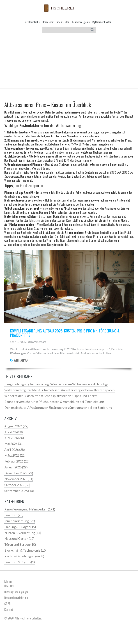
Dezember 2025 (18, 473)
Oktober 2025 (17, 485)
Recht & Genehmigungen (24, 556)
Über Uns (9, 586)
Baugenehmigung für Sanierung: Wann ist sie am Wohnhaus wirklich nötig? (56, 384)
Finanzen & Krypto (19, 562)
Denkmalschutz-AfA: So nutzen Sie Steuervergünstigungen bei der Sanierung (58, 408)
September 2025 (19, 491)
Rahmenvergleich (81, 22)
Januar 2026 (16, 467)
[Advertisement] (69, 61)
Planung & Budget (20, 527)
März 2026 (15, 455)
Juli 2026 (13, 432)
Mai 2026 (14, 444)
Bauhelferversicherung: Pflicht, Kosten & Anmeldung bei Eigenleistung (54, 402)
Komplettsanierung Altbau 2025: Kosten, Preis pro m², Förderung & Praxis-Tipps (65, 333)
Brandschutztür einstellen (55, 22)
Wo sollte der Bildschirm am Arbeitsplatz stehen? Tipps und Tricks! (50, 396)
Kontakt (8, 609)
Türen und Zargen (20, 544)
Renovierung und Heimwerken (29, 509)
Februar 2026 (16, 461)
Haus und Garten (19, 538)
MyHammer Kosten (101, 22)
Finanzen (13, 515)
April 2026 (14, 450)
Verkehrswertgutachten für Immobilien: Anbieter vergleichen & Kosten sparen (59, 390)
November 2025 (18, 479)
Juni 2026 (14, 438)
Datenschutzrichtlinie (16, 598)
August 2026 (16, 426)
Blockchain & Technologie (25, 550)
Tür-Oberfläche (32, 22)
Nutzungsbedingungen (16, 592)
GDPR (7, 604)
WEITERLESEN (21, 360)
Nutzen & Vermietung (22, 533)
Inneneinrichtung (19, 521)
